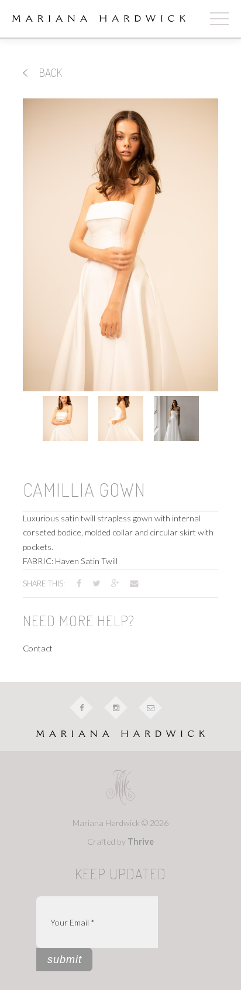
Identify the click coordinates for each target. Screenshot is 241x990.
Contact (38, 648)
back (49, 72)
